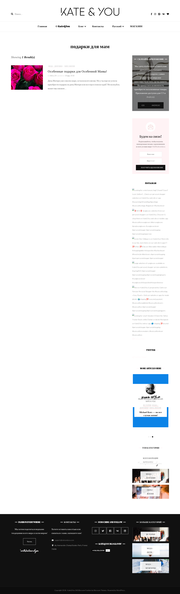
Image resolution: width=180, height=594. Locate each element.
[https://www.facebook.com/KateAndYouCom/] (110, 530)
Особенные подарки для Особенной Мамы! (77, 71)
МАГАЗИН (136, 26)
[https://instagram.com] (95, 530)
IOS (142, 105)
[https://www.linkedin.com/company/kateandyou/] (124, 530)
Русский (116, 26)
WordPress (120, 590)
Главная (42, 26)
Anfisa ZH (53, 76)
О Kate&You (63, 26)
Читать (29, 541)
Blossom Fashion (84, 590)
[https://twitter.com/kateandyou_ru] (102, 530)
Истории (147, 405)
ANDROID (156, 105)
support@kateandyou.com (64, 540)
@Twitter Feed (139, 357)
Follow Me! (139, 338)
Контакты (98, 26)
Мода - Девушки (55, 66)
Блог (81, 26)
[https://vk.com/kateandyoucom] (117, 530)
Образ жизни (69, 66)
